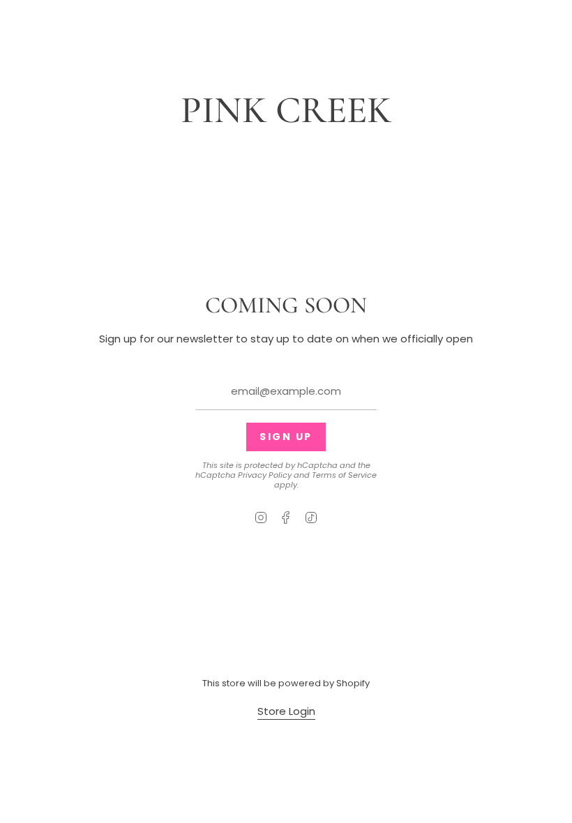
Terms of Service (344, 475)
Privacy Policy (265, 475)
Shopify (353, 683)
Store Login (286, 711)
